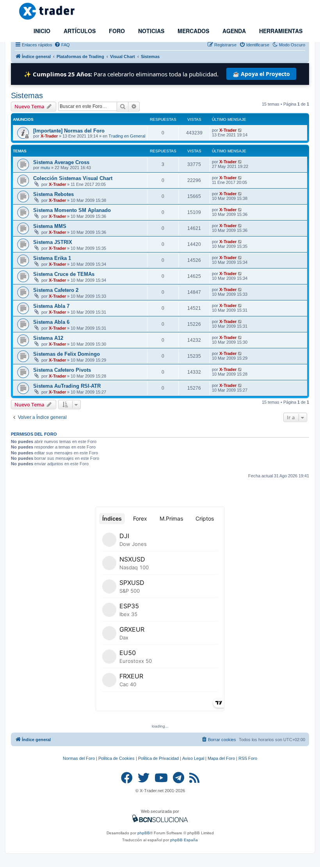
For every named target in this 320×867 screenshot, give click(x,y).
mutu (45, 167)
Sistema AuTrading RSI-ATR (67, 386)
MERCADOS (192, 31)
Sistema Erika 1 (52, 258)
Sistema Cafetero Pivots (62, 370)
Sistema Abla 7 (51, 306)
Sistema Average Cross (61, 162)
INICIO (41, 31)
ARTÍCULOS (79, 31)
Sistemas (27, 95)
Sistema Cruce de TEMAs (63, 274)
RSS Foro (247, 758)
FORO (116, 31)
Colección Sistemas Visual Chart (72, 178)
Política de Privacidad (158, 758)
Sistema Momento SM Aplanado (72, 210)
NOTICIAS (150, 31)
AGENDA (233, 31)
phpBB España (184, 840)
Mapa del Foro (221, 758)
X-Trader (49, 136)
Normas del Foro (79, 758)
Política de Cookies (116, 758)
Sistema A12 (48, 338)
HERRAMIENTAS (280, 31)
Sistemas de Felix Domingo (66, 354)
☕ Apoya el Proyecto (261, 74)
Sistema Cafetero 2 (55, 290)
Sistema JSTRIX (52, 242)
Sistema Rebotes (53, 194)
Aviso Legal (193, 758)
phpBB (143, 833)
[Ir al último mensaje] (240, 130)
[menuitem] (62, 44)
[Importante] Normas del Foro (69, 131)
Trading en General (126, 136)
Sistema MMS (49, 226)
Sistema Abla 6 (51, 322)
